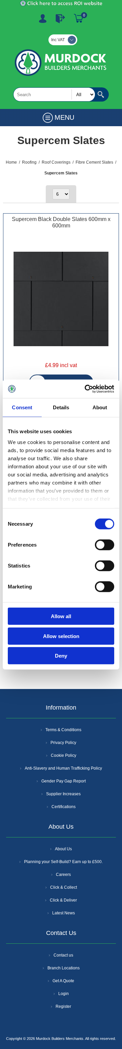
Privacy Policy (63, 742)
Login (63, 993)
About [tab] (100, 407)
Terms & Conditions (63, 729)
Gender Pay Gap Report (63, 781)
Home (11, 162)
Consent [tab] (22, 407)
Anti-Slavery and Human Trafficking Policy (63, 768)
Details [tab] (61, 407)
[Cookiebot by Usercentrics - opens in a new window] (86, 388)
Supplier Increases (63, 794)
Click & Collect (63, 887)
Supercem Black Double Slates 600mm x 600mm (61, 222)
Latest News (63, 913)
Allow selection (61, 636)
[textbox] (54, 94)
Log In (60, 18)
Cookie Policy (63, 755)
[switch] (104, 545)
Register (42, 18)
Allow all (61, 616)
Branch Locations (63, 968)
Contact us (63, 955)
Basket (79, 18)
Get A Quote (63, 980)
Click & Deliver (63, 900)
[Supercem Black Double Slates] (61, 299)
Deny (61, 656)
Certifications (64, 806)
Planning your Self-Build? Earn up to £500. (63, 861)
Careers (63, 874)
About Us (63, 849)
